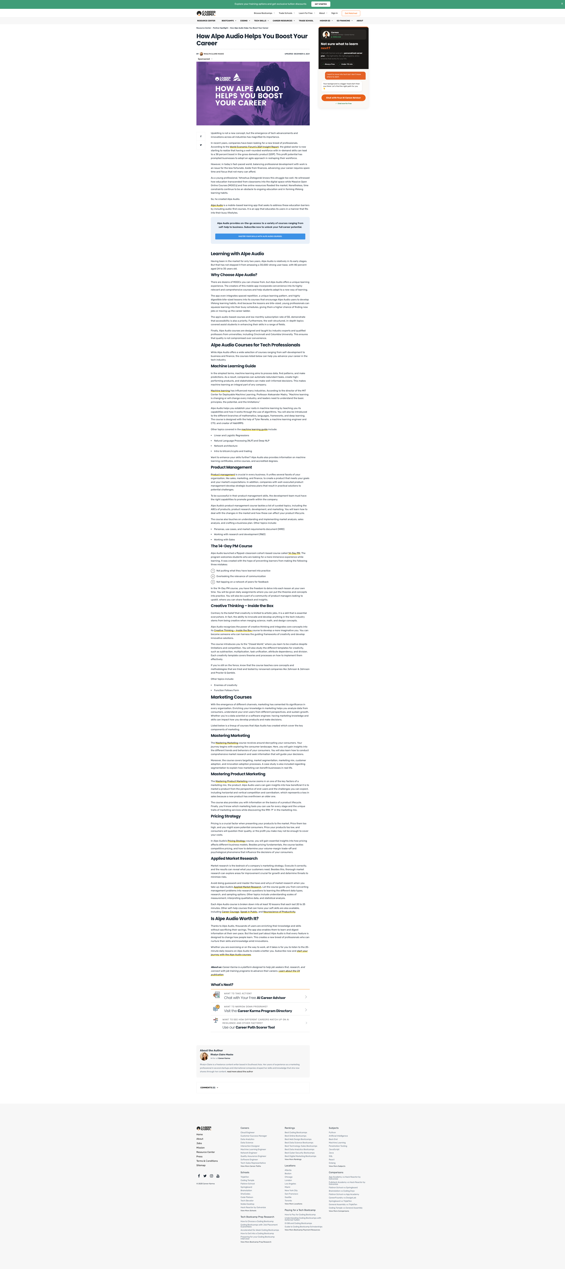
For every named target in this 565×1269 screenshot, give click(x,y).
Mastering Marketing (227, 742)
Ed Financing (343, 21)
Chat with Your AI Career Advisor (343, 98)
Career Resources (282, 21)
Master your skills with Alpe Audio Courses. (260, 236)
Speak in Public (248, 911)
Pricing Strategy (237, 840)
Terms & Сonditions (207, 1161)
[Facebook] (199, 1177)
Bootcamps (228, 21)
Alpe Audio (217, 205)
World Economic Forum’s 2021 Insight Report (254, 146)
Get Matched (351, 13)
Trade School (306, 21)
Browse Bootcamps (263, 13)
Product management (223, 474)
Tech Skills (260, 21)
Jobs (199, 1143)
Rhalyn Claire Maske (214, 54)
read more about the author (240, 1071)
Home (199, 1134)
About (322, 13)
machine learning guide (254, 429)
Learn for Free (306, 13)
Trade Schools (285, 13)
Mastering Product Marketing (232, 781)
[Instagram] (211, 1177)
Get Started (321, 4)
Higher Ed (325, 21)
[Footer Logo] (204, 1128)
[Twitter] (205, 1177)
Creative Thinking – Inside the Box (233, 630)
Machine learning (220, 390)
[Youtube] (218, 1177)
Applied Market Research (247, 886)
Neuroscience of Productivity (279, 911)
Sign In (334, 13)
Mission (200, 1147)
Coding (243, 21)
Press (199, 1156)
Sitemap (201, 1165)
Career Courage (230, 911)
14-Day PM (294, 553)
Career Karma (224, 1058)
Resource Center (206, 21)
